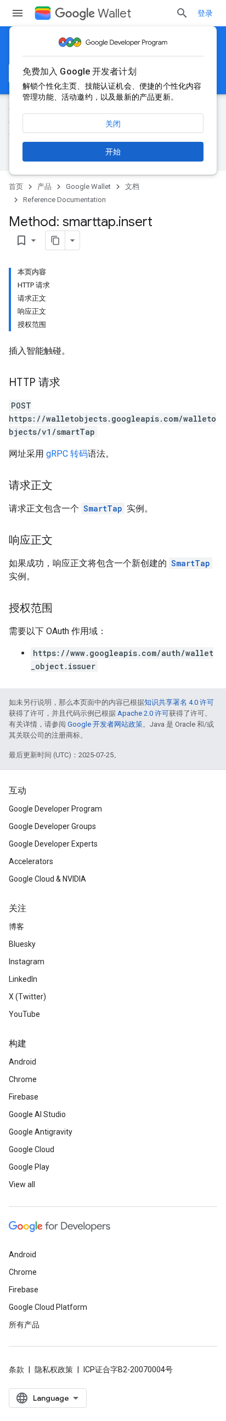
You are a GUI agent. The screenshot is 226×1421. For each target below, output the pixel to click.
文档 (132, 186)
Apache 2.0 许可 (143, 713)
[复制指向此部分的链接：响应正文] (64, 541)
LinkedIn (23, 979)
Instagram (26, 961)
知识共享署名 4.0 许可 (179, 702)
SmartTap (102, 508)
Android (22, 1061)
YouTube (24, 1014)
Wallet (114, 13)
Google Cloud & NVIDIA (47, 879)
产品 (44, 186)
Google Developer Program (55, 808)
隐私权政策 (54, 1369)
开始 (113, 152)
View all (22, 1184)
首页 (16, 186)
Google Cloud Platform (48, 1307)
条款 (16, 1369)
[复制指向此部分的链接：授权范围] (64, 608)
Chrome (23, 1079)
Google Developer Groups (52, 826)
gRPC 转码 (67, 453)
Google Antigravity (40, 1131)
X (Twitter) (27, 996)
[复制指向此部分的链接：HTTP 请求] (71, 383)
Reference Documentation (64, 199)
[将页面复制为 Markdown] (55, 240)
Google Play (29, 1167)
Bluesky (22, 944)
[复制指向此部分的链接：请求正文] (64, 486)
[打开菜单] (18, 13)
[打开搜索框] (182, 13)
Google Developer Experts (53, 843)
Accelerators (31, 861)
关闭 (113, 124)
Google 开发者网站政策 (105, 724)
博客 (16, 926)
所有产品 (24, 1324)
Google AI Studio (37, 1114)
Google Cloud (31, 1149)
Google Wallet (88, 186)
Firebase (23, 1096)
